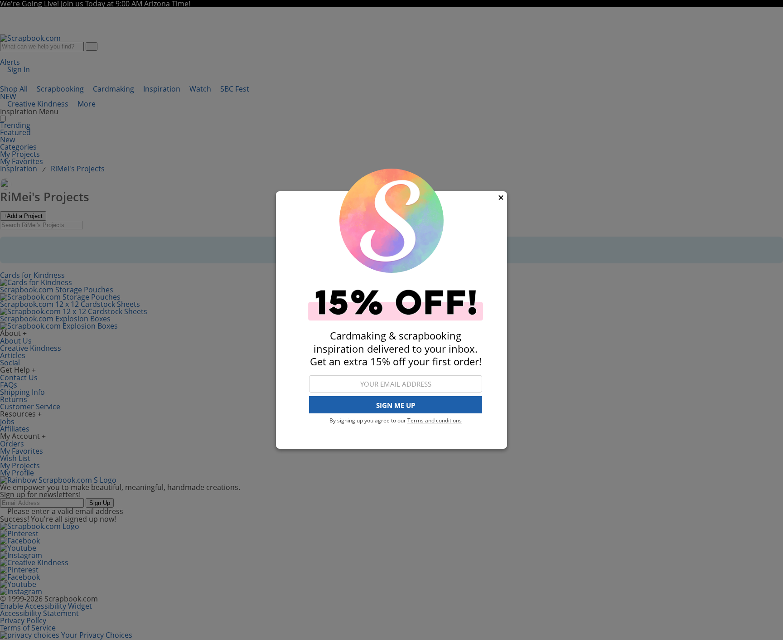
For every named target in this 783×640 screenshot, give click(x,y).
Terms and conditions (434, 420)
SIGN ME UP (395, 405)
